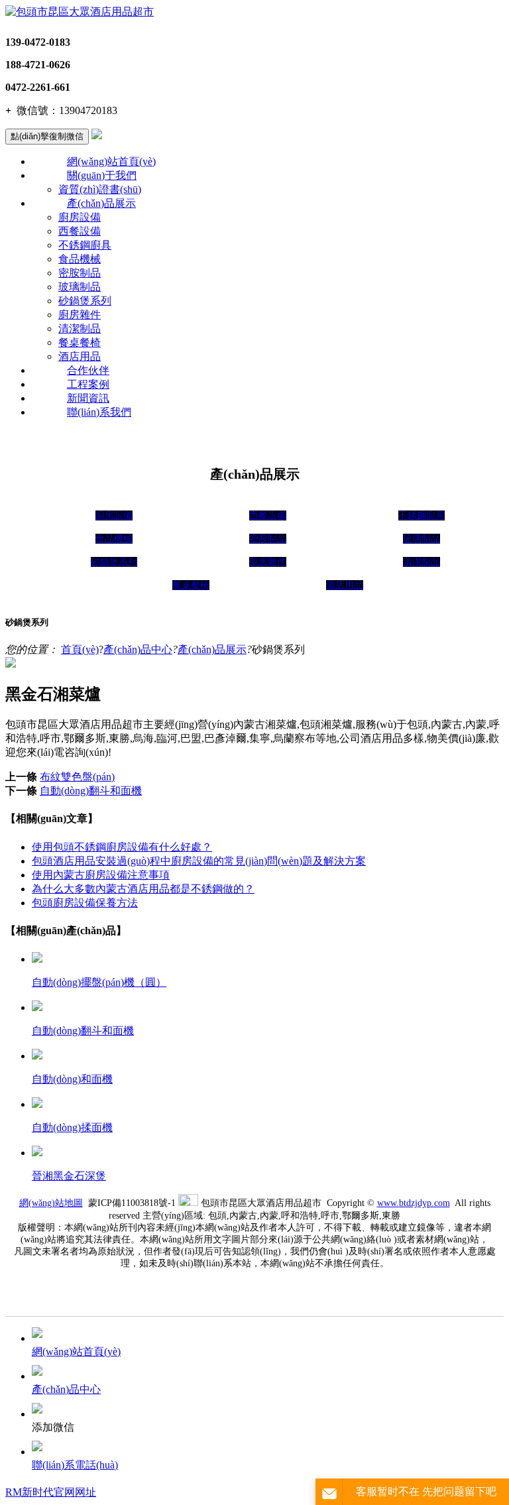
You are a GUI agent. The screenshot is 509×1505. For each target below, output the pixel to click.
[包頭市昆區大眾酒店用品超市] (79, 11)
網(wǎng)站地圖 (51, 1203)
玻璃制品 (79, 286)
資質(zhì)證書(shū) (99, 189)
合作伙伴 (88, 370)
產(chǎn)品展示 (101, 203)
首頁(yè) (80, 649)
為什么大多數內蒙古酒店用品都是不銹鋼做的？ (143, 888)
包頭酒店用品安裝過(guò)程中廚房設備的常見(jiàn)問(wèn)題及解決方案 (199, 861)
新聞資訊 (88, 398)
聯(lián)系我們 (99, 412)
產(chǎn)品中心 (137, 649)
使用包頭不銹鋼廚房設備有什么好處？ (122, 847)
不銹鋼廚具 (84, 245)
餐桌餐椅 (79, 342)
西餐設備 (79, 231)
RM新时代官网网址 (50, 1492)
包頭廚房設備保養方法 (85, 902)
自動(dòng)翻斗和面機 (91, 790)
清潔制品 (79, 328)
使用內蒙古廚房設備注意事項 (101, 874)
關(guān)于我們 (102, 175)
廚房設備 (79, 217)
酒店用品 (79, 356)
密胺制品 (79, 272)
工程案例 (88, 384)
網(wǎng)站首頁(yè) (111, 161)
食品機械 (79, 259)
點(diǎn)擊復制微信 (47, 136)
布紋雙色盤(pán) (77, 776)
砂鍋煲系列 (84, 300)
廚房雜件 (79, 314)
